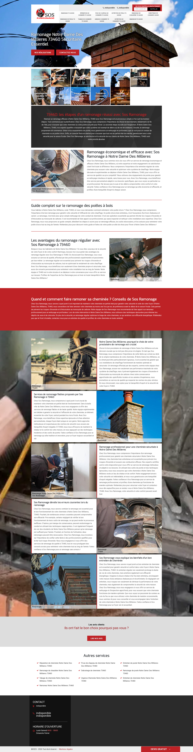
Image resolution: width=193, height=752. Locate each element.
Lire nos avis (97, 638)
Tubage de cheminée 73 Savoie (84, 20)
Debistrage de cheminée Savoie (153, 14)
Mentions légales (66, 749)
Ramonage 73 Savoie (67, 13)
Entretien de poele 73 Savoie (119, 14)
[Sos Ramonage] (45, 12)
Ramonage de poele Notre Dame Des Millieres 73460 (141, 671)
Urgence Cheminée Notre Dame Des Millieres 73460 (99, 679)
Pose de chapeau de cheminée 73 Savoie (101, 14)
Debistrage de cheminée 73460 (93, 670)
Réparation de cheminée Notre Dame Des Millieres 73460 (56, 664)
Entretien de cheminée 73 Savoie (119, 20)
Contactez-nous (67, 53)
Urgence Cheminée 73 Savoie (102, 20)
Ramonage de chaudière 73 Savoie (136, 14)
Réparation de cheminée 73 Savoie (84, 14)
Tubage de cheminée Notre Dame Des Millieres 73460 (54, 679)
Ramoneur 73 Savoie (136, 19)
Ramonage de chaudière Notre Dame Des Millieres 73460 (56, 671)
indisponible (109, 8)
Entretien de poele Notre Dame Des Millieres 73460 (140, 664)
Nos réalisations (43, 53)
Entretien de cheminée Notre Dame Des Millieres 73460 (138, 679)
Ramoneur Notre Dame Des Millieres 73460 (57, 685)
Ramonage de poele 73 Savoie (67, 20)
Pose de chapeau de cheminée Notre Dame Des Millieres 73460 (98, 664)
